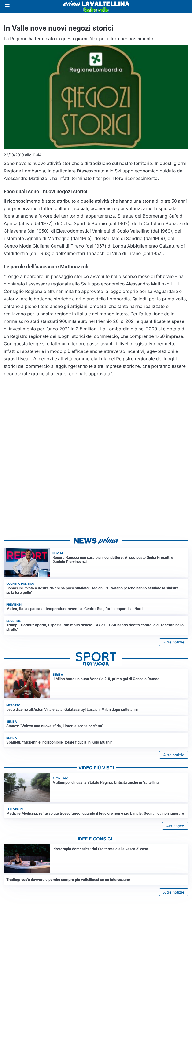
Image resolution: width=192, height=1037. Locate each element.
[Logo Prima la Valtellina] (96, 6)
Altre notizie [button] (173, 642)
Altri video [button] (175, 826)
